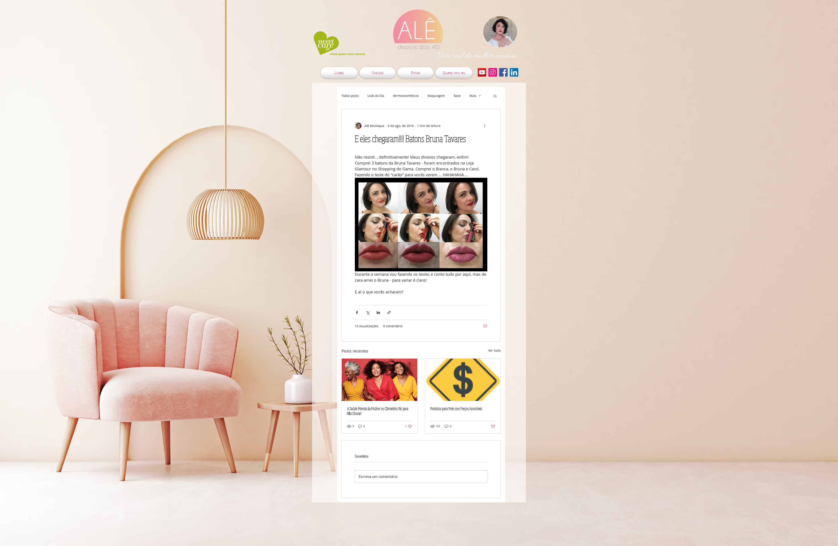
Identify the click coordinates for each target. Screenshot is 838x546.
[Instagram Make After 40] (492, 72)
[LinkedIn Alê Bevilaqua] (514, 72)
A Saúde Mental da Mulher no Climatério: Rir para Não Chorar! (377, 411)
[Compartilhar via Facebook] (357, 312)
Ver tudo (494, 350)
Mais (472, 96)
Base (457, 96)
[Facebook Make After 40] (503, 72)
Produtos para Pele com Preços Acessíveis (456, 408)
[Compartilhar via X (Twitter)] (368, 312)
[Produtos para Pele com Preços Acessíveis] (463, 380)
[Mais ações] (484, 125)
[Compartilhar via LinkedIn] (378, 312)
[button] (495, 96)
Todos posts (350, 96)
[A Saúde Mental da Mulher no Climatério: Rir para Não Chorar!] (379, 380)
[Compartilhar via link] (389, 312)
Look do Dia (375, 96)
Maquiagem (436, 96)
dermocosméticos (406, 96)
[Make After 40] (482, 72)
